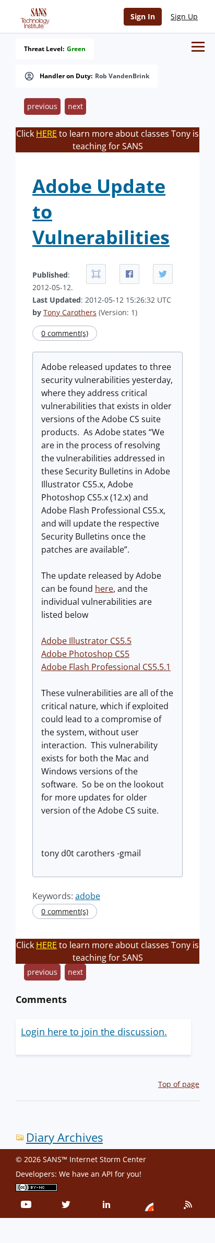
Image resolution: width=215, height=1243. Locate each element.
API (107, 1174)
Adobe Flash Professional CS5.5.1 (106, 667)
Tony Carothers (70, 312)
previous (42, 106)
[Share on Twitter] (163, 274)
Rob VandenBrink (122, 76)
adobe (87, 896)
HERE (46, 133)
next (75, 106)
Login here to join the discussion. (94, 1031)
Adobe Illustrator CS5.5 (86, 641)
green (76, 49)
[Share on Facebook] (129, 274)
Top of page (178, 1084)
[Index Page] (33, 16)
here (104, 588)
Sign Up (184, 16)
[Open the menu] (198, 46)
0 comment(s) (64, 333)
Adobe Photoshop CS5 (85, 654)
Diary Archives (64, 1137)
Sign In (142, 16)
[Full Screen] (96, 274)
